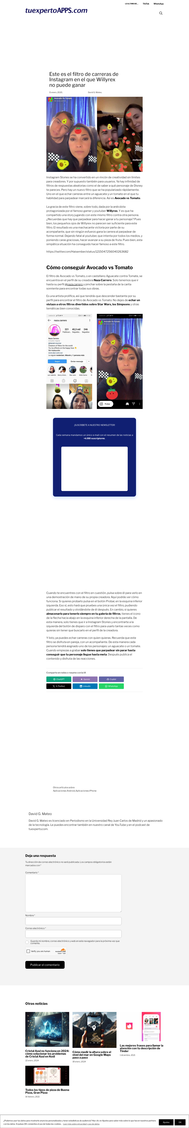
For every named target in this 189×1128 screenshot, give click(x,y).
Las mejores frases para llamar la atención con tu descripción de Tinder (141, 1048)
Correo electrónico (35, 928)
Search (161, 13)
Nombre (30, 915)
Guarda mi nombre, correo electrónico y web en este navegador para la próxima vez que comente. (75, 942)
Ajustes (166, 1122)
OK (180, 1122)
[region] (94, 1121)
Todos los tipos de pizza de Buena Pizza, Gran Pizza (47, 1091)
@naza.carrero (74, 284)
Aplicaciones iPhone (86, 790)
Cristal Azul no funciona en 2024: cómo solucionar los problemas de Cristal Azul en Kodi (47, 1054)
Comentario (32, 873)
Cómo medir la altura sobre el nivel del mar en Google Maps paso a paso (92, 1055)
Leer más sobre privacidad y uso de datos (81, 1124)
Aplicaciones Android (64, 790)
